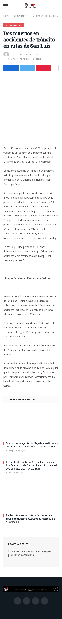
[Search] (57, 5)
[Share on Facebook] (11, 68)
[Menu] (5, 5)
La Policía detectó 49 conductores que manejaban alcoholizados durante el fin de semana (30, 519)
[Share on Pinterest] (43, 68)
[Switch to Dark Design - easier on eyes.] (51, 5)
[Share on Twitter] (27, 68)
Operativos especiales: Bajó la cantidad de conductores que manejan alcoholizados (32, 445)
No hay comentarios (17, 58)
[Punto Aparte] (30, 5)
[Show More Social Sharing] (55, 68)
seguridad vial (14, 25)
